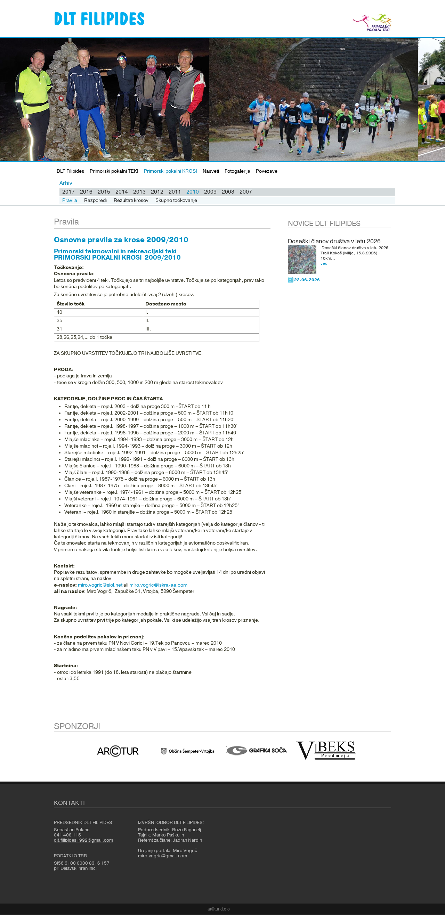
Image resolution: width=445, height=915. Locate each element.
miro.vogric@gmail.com (162, 856)
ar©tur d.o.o (219, 909)
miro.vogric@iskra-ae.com (158, 585)
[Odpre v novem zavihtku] (118, 751)
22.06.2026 (307, 280)
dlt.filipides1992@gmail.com (83, 840)
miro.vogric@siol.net (100, 585)
